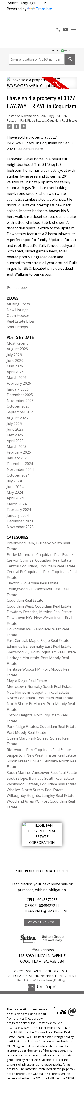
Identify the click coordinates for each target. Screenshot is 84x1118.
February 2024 (19, 509)
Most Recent (17, 343)
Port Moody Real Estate (26, 732)
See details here (29, 148)
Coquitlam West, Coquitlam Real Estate (39, 606)
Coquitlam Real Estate (25, 600)
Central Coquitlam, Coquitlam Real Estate (41, 566)
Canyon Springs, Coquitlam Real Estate (39, 560)
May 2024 (15, 492)
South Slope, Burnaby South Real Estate (40, 778)
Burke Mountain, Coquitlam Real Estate (40, 554)
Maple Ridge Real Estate (27, 680)
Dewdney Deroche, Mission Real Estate (39, 611)
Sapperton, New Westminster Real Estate (41, 755)
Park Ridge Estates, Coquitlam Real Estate (48, 120)
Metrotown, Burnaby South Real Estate (40, 686)
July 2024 (14, 480)
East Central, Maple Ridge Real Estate (38, 640)
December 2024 (20, 463)
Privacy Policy (65, 976)
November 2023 (20, 526)
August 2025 (17, 417)
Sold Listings (17, 326)
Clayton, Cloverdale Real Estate (32, 583)
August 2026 (17, 348)
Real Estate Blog (20, 321)
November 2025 (20, 400)
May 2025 (15, 434)
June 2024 (15, 486)
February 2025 (19, 452)
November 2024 (20, 469)
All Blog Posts (18, 304)
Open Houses (18, 315)
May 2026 (15, 366)
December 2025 (20, 394)
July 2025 (14, 423)
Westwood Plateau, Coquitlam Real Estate (41, 784)
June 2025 (15, 429)
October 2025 (18, 406)
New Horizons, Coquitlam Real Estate (38, 692)
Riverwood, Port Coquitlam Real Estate (39, 749)
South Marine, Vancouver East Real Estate (42, 772)
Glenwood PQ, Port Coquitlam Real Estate (41, 652)
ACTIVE (55, 50)
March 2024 (16, 503)
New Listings (17, 309)
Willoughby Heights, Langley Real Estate (40, 795)
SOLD (72, 50)
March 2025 (16, 446)
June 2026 (15, 360)
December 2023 (20, 521)
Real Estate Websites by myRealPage (42, 980)
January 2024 (18, 515)
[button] (42, 922)
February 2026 (19, 383)
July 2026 (14, 354)
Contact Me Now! (42, 922)
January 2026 (18, 389)
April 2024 (15, 498)
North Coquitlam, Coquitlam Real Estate (40, 697)
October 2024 (18, 475)
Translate (44, 8)
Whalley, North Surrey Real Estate (35, 789)
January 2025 (18, 458)
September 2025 (20, 412)
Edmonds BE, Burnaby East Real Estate (39, 646)
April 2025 (15, 440)
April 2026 (15, 371)
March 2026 (16, 377)
